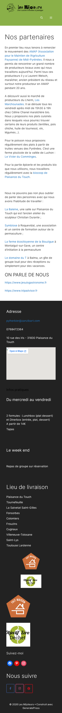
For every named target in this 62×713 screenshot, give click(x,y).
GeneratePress (31, 708)
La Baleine (11, 209)
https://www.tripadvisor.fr (21, 290)
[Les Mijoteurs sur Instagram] (20, 688)
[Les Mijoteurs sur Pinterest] (29, 688)
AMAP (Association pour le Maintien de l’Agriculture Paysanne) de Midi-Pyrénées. (29, 55)
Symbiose (11, 225)
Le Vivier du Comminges (20, 156)
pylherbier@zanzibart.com (23, 320)
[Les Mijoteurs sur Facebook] (10, 688)
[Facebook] (9, 663)
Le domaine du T (16, 257)
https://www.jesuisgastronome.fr (26, 282)
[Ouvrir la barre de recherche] (41, 18)
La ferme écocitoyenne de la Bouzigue (29, 241)
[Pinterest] (16, 663)
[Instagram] (23, 663)
